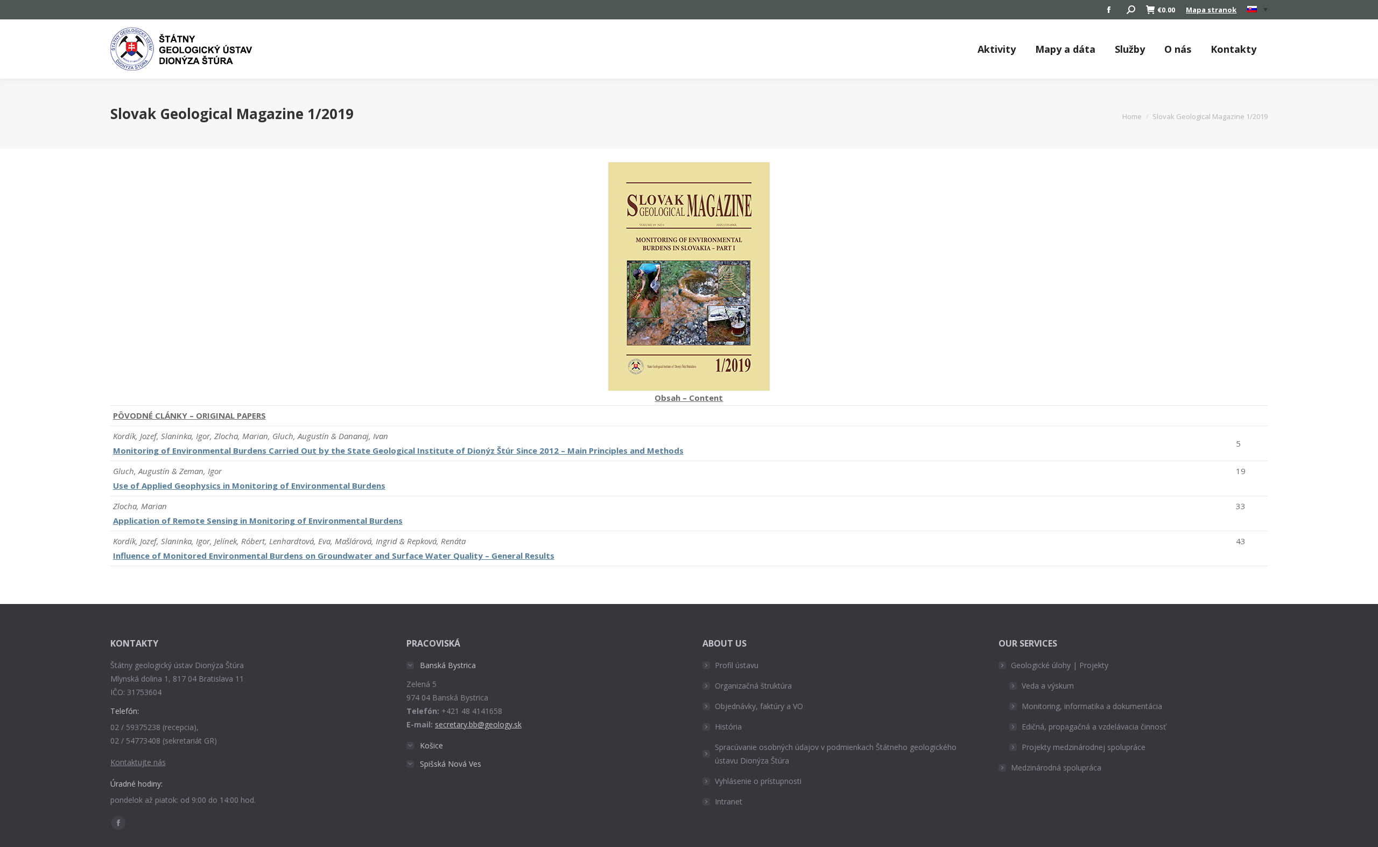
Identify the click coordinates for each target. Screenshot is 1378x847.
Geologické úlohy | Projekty (1059, 665)
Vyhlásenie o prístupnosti (758, 781)
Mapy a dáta (1065, 49)
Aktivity (997, 49)
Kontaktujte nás (138, 762)
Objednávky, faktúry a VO (759, 706)
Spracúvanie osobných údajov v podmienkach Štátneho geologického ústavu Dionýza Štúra (836, 754)
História (728, 726)
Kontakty (1233, 49)
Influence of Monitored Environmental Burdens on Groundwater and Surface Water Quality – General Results (333, 555)
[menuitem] (1257, 10)
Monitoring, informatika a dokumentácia (1092, 706)
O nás (1177, 49)
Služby (1130, 49)
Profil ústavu (736, 665)
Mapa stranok (1211, 10)
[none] (1257, 10)
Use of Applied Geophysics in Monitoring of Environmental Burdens (249, 485)
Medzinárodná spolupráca (1056, 767)
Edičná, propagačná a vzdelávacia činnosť (1094, 726)
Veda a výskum (1048, 686)
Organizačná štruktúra (753, 686)
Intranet (728, 801)
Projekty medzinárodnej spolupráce (1083, 747)
